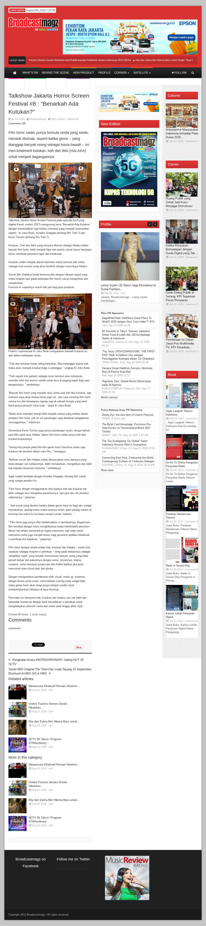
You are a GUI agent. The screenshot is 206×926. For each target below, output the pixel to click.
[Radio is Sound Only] (182, 561)
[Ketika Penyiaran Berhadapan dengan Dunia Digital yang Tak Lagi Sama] (182, 232)
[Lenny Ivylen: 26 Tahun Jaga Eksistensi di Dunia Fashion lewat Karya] (131, 279)
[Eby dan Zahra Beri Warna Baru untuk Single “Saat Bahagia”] (17, 727)
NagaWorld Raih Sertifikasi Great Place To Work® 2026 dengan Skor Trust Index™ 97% (128, 320)
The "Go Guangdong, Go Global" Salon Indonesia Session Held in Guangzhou (124, 442)
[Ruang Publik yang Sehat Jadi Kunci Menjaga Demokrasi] (182, 184)
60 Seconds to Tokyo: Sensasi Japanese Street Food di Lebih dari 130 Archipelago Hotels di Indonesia (126, 335)
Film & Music (58, 119)
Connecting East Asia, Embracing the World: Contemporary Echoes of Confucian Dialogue (128, 459)
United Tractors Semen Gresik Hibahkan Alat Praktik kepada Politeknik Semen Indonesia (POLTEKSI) (63, 60)
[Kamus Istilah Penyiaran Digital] (182, 609)
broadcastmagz (37, 119)
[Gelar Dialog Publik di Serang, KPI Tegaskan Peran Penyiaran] (182, 279)
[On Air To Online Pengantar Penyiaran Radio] (182, 458)
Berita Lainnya (109, 397)
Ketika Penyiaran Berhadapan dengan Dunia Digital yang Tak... (181, 249)
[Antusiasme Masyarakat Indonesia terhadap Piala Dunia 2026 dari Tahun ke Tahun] (182, 116)
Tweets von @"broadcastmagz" (75, 868)
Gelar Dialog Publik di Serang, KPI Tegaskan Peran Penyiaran (180, 296)
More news (107, 470)
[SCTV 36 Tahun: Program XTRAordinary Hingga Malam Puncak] (17, 745)
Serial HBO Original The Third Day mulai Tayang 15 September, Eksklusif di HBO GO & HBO (50, 671)
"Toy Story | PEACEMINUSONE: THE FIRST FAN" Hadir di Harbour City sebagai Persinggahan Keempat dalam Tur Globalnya (128, 355)
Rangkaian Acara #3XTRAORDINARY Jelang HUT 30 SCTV (45, 662)
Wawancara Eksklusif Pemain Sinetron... (54, 686)
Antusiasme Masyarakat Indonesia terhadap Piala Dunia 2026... (182, 133)
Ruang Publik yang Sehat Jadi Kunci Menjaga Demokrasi (179, 202)
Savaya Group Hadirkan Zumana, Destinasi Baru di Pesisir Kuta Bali (127, 370)
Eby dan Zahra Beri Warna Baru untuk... (54, 721)
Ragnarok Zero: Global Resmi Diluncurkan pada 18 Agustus (126, 383)
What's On (73, 119)
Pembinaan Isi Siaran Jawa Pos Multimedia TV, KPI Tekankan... (180, 343)
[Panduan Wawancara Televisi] (182, 510)
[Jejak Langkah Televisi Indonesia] (182, 407)
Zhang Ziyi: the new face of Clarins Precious (128, 414)
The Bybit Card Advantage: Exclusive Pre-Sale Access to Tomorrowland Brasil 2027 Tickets (126, 428)
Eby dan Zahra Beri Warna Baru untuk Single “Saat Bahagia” (157, 60)
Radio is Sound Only (178, 565)
